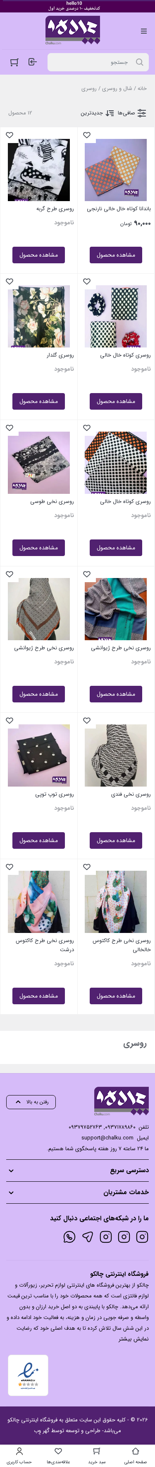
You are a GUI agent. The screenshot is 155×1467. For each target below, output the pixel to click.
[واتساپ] (69, 1237)
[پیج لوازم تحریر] (124, 1237)
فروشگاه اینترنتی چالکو (32, 1420)
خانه (142, 88)
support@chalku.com (107, 1138)
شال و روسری (117, 88)
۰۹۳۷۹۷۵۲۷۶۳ (85, 1127)
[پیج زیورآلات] (142, 1237)
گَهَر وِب (42, 1430)
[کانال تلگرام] (87, 1237)
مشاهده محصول (116, 255)
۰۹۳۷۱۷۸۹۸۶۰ (120, 1127)
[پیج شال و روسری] (105, 1237)
